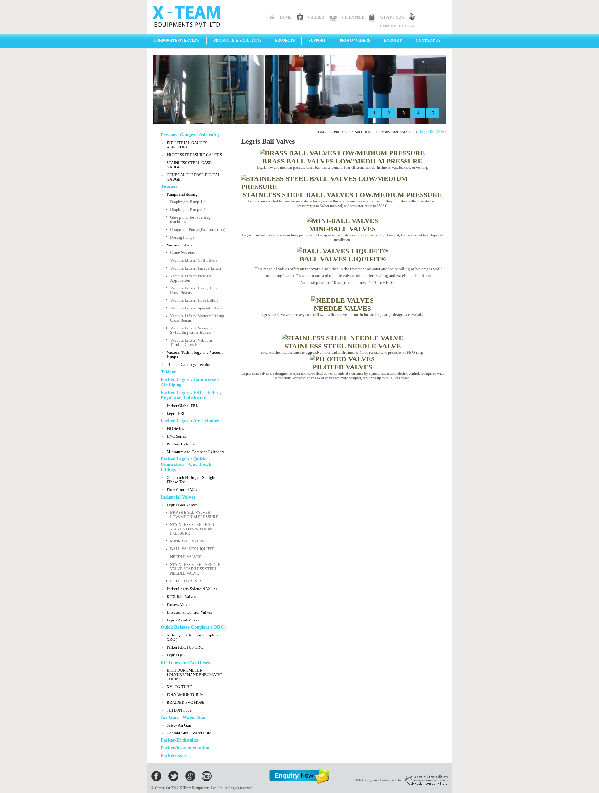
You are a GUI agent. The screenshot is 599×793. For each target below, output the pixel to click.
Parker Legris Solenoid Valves (192, 588)
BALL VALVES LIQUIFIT (192, 549)
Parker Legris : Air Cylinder (190, 420)
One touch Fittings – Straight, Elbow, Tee (192, 479)
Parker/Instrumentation (185, 747)
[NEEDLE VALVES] (342, 300)
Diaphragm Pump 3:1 (188, 209)
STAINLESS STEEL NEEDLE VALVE (342, 346)
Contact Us (428, 40)
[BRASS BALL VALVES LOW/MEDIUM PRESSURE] (342, 153)
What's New (392, 17)
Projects (285, 40)
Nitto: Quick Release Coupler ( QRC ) (193, 637)
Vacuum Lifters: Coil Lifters (193, 260)
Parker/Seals (174, 755)
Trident (168, 371)
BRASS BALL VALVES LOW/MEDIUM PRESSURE (194, 514)
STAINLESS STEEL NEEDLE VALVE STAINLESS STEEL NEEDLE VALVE (195, 569)
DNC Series (176, 436)
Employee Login (397, 26)
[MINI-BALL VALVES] (342, 221)
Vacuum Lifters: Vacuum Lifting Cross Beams (197, 318)
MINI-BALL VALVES (188, 541)
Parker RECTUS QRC (185, 647)
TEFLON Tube (179, 710)
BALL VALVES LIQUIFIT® (343, 259)
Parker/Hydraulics (180, 739)
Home (285, 17)
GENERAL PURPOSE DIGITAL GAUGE (193, 177)
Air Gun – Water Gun (183, 717)
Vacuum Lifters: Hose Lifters (194, 300)
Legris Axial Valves (183, 620)
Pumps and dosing (182, 194)
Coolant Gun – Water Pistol (190, 733)
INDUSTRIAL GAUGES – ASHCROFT (188, 144)
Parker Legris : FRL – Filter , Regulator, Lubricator (191, 395)
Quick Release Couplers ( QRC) (193, 627)
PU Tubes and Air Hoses (185, 662)
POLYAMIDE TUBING (186, 694)
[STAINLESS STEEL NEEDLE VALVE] (342, 338)
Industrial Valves (178, 496)
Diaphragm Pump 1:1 (188, 201)
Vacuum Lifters (179, 245)
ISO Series (175, 428)
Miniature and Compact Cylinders (195, 452)
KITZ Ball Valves (181, 596)
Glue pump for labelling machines (190, 219)
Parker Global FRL (182, 405)
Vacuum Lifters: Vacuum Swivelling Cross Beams (191, 330)
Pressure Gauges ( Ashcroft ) (190, 134)
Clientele (353, 17)
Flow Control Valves (184, 489)
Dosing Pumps (182, 237)
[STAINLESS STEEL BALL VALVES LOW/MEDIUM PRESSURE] (342, 187)
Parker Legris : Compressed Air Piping (190, 382)
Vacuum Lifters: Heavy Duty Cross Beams (194, 290)
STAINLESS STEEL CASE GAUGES (189, 164)
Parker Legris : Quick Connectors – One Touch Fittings (186, 464)
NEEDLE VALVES (185, 556)
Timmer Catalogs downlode (190, 364)
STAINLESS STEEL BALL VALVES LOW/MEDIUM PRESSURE (192, 529)
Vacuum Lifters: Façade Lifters (196, 268)
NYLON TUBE (179, 686)
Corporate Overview (176, 40)
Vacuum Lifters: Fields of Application (191, 278)
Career (316, 17)
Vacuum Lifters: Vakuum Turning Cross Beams (191, 342)
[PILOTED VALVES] (342, 359)
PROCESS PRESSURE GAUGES (194, 155)
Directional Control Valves (189, 612)
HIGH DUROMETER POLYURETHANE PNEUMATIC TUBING (194, 674)
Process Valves (179, 604)
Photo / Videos (355, 40)
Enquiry (393, 40)
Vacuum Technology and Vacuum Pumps (195, 354)
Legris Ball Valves (182, 505)
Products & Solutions (237, 40)
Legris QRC (177, 655)
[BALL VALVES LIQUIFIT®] (342, 251)
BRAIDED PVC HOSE (185, 702)
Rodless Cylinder (181, 444)
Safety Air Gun (179, 725)
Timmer (169, 186)
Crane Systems (182, 252)
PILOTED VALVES (186, 581)
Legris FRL (176, 413)
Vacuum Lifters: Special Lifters (196, 308)
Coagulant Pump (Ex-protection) (197, 229)
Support (317, 40)
